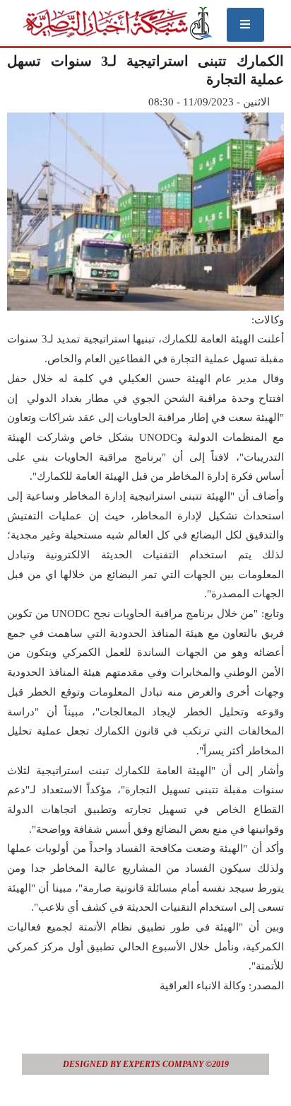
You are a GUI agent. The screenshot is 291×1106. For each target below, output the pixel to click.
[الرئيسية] (117, 23)
